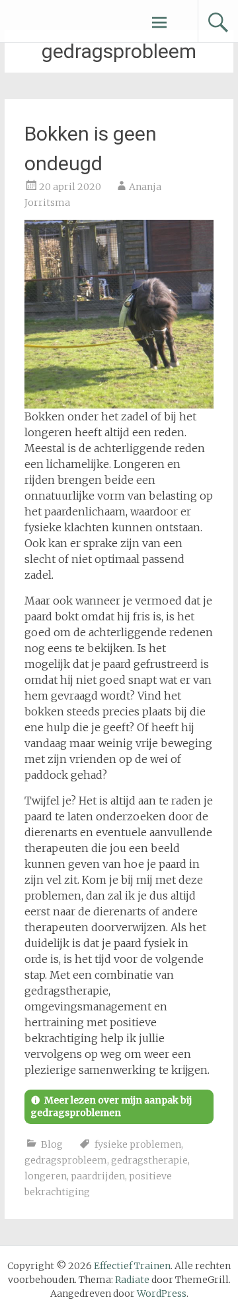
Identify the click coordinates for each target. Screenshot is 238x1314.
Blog (52, 1144)
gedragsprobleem (65, 1160)
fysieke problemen (138, 1144)
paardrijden (98, 1176)
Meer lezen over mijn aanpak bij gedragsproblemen (111, 1106)
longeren (45, 1176)
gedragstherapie (149, 1160)
